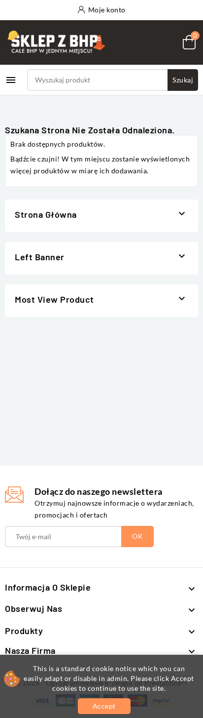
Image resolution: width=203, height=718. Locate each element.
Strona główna (46, 214)
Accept (104, 706)
